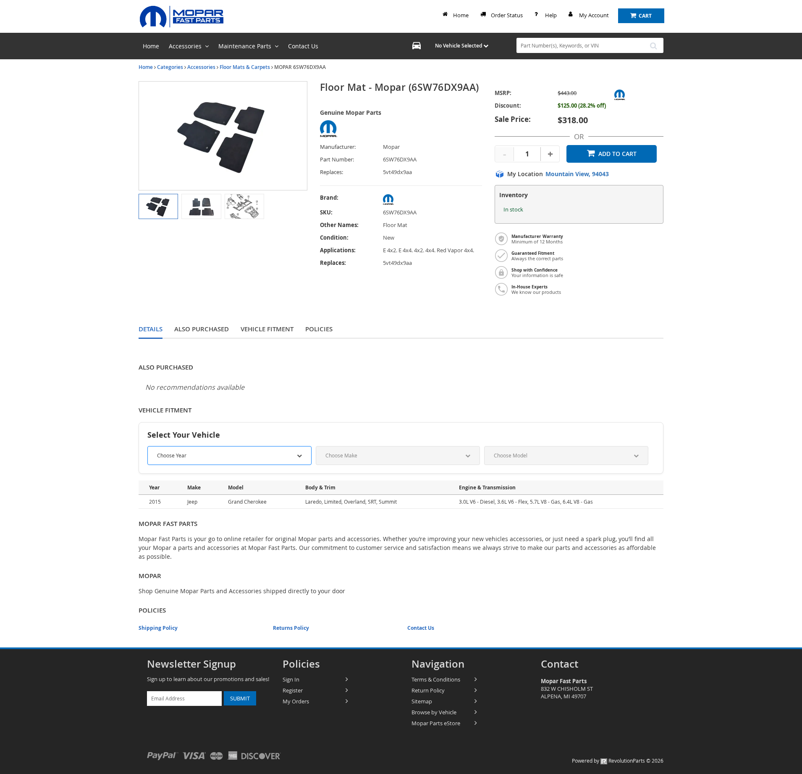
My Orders (296, 701)
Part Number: (337, 159)
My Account (594, 15)
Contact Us (420, 627)
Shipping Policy (158, 627)
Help (551, 15)
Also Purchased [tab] (201, 329)
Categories (170, 67)
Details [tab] (150, 329)
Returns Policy (291, 627)
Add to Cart (617, 154)
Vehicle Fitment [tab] (267, 329)
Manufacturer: (338, 147)
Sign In (291, 679)
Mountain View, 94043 (577, 174)
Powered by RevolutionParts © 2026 (617, 760)
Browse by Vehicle (433, 712)
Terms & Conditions (435, 679)
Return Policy (428, 690)
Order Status (507, 15)
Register (293, 690)
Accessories (201, 67)
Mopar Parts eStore (435, 723)
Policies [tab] (319, 329)
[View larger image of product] (158, 206)
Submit (240, 698)
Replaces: (331, 172)
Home (461, 15)
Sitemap (421, 701)
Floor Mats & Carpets (245, 67)
